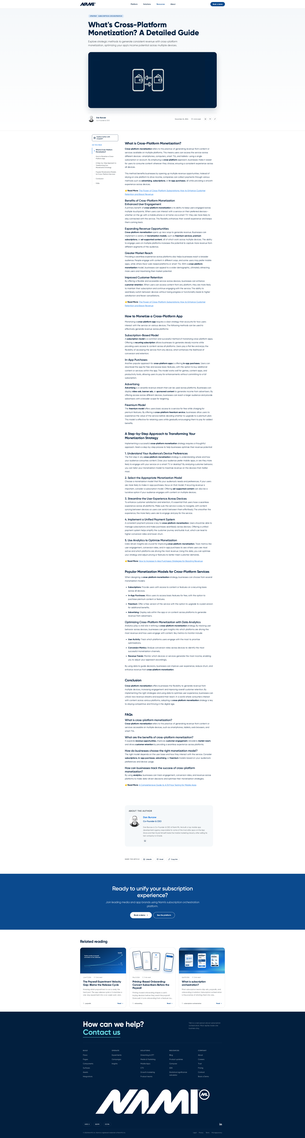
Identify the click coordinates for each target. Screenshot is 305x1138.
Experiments (117, 1055)
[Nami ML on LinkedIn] (220, 1124)
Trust (200, 1064)
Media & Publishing (147, 1059)
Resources (161, 4)
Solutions (147, 4)
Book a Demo (203, 1076)
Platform (134, 4)
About (172, 4)
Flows (85, 1055)
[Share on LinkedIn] (205, 119)
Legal (194, 1132)
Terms (207, 1132)
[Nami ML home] (88, 4)
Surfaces (86, 1068)
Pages (85, 1059)
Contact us (101, 1032)
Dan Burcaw (101, 118)
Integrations (87, 1076)
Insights (115, 1064)
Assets (85, 1072)
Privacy (201, 1132)
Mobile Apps (145, 1064)
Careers (201, 1059)
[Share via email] (210, 119)
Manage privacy (217, 1132)
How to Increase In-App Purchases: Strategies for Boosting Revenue (171, 561)
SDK (171, 1068)
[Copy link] (215, 119)
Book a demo (218, 4)
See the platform (164, 915)
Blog (171, 1055)
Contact (201, 1072)
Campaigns (116, 1059)
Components (88, 1064)
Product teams (146, 1076)
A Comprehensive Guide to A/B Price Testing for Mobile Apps (167, 785)
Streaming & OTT (147, 1055)
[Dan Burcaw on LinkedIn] (145, 841)
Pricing (200, 1068)
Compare (173, 1064)
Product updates (176, 1059)
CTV (142, 1068)
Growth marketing (147, 1072)
